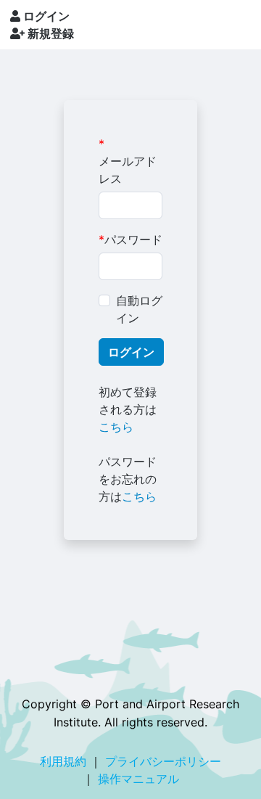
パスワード (133, 239)
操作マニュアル (138, 778)
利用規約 (63, 761)
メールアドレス (128, 170)
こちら (116, 426)
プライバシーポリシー (163, 761)
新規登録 (49, 33)
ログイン (45, 16)
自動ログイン (139, 309)
